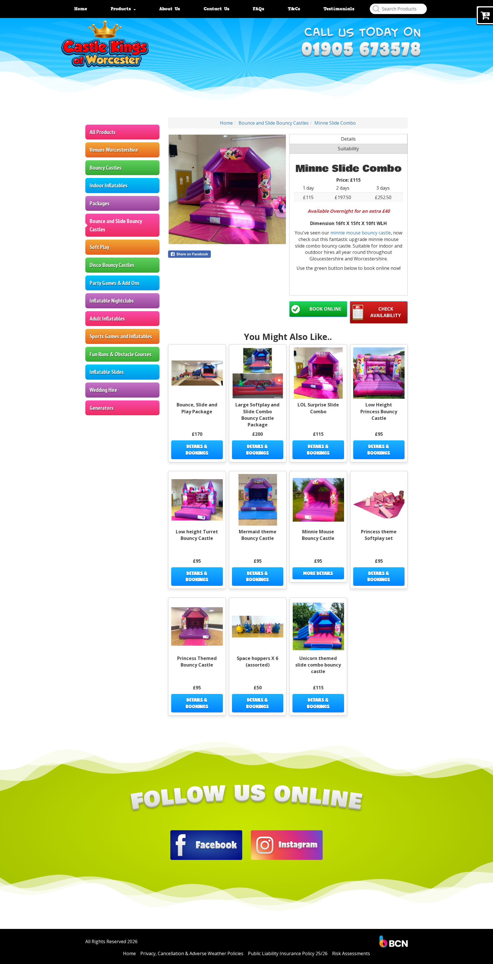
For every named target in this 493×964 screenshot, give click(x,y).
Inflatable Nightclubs (112, 300)
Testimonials (339, 9)
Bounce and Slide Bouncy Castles (116, 225)
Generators (102, 408)
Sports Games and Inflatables (121, 336)
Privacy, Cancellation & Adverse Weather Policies (191, 953)
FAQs (258, 9)
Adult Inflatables (107, 318)
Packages (100, 203)
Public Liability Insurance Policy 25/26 (288, 953)
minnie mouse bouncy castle (360, 233)
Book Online (325, 309)
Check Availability (385, 312)
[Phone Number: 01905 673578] (361, 52)
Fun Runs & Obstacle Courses (120, 354)
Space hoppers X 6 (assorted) (257, 661)
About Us (169, 9)
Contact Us (216, 9)
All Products (103, 132)
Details (348, 139)
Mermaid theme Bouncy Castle (257, 534)
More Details (318, 573)
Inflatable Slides (107, 372)
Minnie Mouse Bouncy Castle (318, 534)
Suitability (348, 148)
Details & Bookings (197, 449)
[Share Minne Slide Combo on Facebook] (227, 254)
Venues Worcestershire (114, 149)
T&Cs (294, 9)
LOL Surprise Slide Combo (318, 408)
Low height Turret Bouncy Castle (197, 534)
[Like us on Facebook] (206, 845)
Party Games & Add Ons (115, 283)
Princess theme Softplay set (379, 534)
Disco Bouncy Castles (112, 265)
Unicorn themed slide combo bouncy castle (318, 665)
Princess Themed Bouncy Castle (197, 661)
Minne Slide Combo (335, 123)
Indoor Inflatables (109, 185)
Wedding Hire (103, 390)
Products (122, 9)
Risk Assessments (351, 953)
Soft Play (99, 247)
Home (80, 9)
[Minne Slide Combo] (227, 189)
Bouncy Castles (106, 167)
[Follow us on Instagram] (287, 845)
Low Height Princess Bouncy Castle (378, 411)
